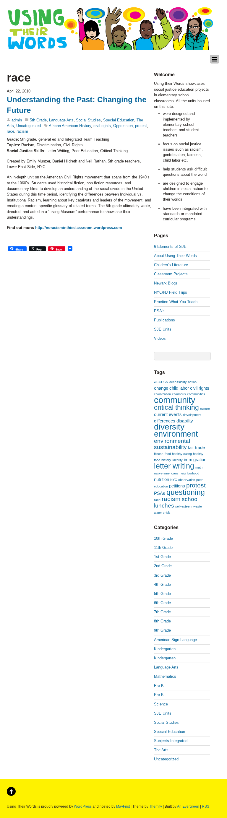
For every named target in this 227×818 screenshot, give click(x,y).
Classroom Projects (171, 274)
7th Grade (162, 612)
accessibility (178, 382)
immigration (195, 459)
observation (186, 480)
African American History (70, 125)
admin (17, 120)
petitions (177, 485)
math (198, 467)
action (192, 382)
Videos (160, 338)
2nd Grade (163, 566)
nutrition (161, 479)
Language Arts (61, 120)
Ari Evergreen (188, 806)
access (161, 381)
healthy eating (182, 454)
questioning (185, 492)
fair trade (196, 447)
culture (205, 408)
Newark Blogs (166, 283)
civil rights (102, 125)
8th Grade (162, 621)
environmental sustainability (172, 444)
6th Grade (162, 603)
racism (22, 131)
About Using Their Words (175, 255)
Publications (164, 320)
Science (161, 704)
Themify (155, 806)
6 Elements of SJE (170, 246)
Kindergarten (165, 649)
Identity (177, 460)
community (174, 400)
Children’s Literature (171, 265)
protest (141, 125)
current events (168, 414)
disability (184, 420)
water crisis (162, 512)
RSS (205, 806)
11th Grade (163, 547)
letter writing (174, 466)
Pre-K (159, 685)
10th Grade (163, 538)
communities (196, 394)
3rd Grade (162, 575)
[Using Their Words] (110, 47)
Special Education (118, 120)
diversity (169, 426)
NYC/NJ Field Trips (170, 292)
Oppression (123, 125)
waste (197, 506)
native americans (166, 473)
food (168, 454)
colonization (162, 394)
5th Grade (38, 120)
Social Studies (88, 120)
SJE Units (162, 329)
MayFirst (123, 806)
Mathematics (165, 676)
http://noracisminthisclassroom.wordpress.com (78, 227)
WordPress (83, 806)
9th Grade (162, 630)
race (10, 131)
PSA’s (159, 311)
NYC (173, 480)
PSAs (159, 493)
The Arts (161, 750)
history (166, 460)
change (161, 388)
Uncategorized (28, 125)
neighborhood (189, 473)
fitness (158, 454)
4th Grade (162, 584)
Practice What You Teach (175, 302)
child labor (179, 388)
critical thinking (176, 407)
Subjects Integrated (170, 741)
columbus (179, 394)
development (192, 415)
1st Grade (162, 556)
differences (164, 420)
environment (176, 434)
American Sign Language (175, 640)
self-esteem (183, 506)
